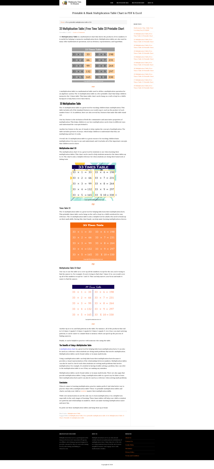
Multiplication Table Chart (72, 2)
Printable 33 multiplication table (74, 418)
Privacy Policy (129, 452)
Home (63, 22)
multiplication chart (68, 349)
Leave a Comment (79, 32)
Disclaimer (128, 448)
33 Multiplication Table (75, 415)
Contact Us (129, 441)
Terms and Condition (132, 456)
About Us (128, 438)
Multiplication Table (74, 413)
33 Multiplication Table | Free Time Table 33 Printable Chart (91, 28)
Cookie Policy (129, 445)
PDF (93, 87)
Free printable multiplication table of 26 (96, 415)
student (84, 391)
